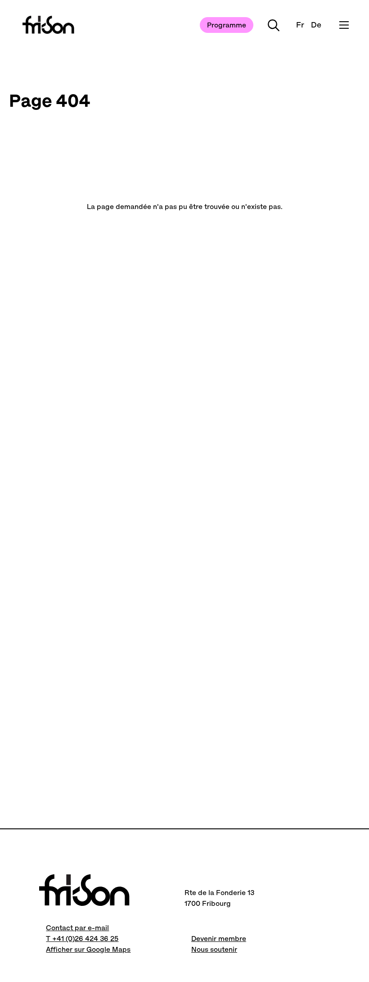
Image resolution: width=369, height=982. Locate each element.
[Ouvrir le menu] (344, 25)
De (316, 25)
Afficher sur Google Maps (88, 949)
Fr (300, 25)
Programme (226, 25)
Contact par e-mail (77, 927)
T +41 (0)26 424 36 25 (82, 938)
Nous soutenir (214, 949)
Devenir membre (218, 938)
